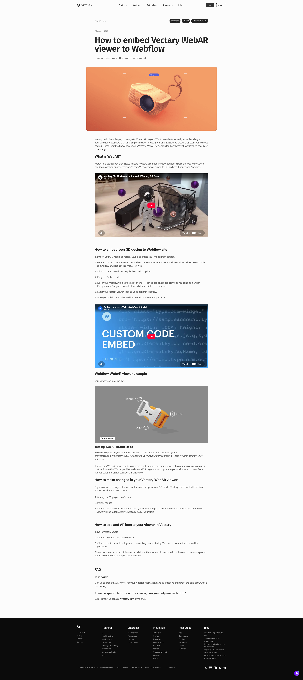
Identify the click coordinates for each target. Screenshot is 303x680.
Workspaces (132, 636)
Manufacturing (158, 642)
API (103, 655)
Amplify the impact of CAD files (213, 634)
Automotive (157, 633)
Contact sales (133, 642)
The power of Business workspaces (212, 639)
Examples (182, 649)
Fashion (156, 649)
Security (80, 639)
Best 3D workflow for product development (214, 645)
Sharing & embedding (110, 646)
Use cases (131, 639)
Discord (181, 646)
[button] (123, 5)
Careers (79, 642)
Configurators (107, 639)
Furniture (156, 646)
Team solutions (133, 633)
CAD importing (107, 636)
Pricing (181, 5)
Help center (183, 642)
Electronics (157, 639)
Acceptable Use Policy (153, 667)
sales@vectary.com (124, 598)
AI (103, 633)
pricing (102, 586)
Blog (104, 21)
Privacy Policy (137, 667)
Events (155, 658)
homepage (100, 149)
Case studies (183, 636)
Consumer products (160, 652)
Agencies (156, 655)
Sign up (221, 5)
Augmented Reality (109, 652)
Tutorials (182, 639)
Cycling (156, 636)
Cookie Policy (170, 667)
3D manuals (106, 642)
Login (210, 5)
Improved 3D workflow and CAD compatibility (214, 651)
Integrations (106, 649)
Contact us (81, 632)
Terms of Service (122, 667)
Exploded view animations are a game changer (214, 656)
